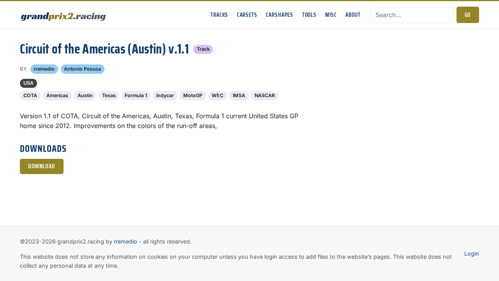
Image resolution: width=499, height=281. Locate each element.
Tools (309, 15)
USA (28, 83)
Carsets (247, 15)
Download (41, 166)
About (352, 15)
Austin (85, 95)
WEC (217, 95)
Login (471, 253)
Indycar (165, 95)
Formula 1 (136, 95)
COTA (30, 95)
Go (468, 15)
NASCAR (265, 95)
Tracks (219, 15)
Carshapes (279, 15)
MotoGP (192, 95)
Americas (57, 95)
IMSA (239, 95)
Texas (109, 95)
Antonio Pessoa (82, 69)
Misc (331, 15)
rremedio (44, 69)
